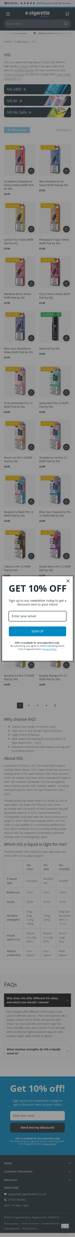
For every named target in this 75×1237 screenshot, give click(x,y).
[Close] (68, 581)
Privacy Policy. (49, 649)
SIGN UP (38, 631)
